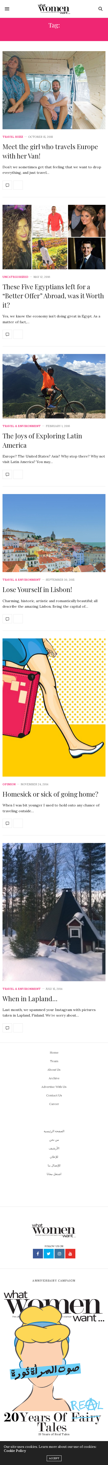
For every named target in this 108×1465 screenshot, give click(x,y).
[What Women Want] (54, 9)
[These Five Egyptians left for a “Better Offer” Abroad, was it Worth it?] (54, 237)
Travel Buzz (13, 137)
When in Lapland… (30, 998)
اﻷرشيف (54, 1148)
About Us (54, 1069)
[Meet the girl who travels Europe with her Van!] (54, 90)
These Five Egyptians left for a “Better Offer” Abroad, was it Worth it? (53, 295)
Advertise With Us (54, 1087)
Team (54, 1061)
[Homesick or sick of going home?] (54, 707)
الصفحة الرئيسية (54, 1131)
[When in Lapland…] (54, 912)
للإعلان (54, 1157)
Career (54, 1104)
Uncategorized (15, 277)
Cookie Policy (15, 1451)
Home (54, 1052)
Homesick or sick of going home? (50, 794)
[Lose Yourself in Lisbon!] (54, 533)
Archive (54, 1078)
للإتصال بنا (54, 1165)
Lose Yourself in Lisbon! (37, 589)
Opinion (9, 784)
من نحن (54, 1140)
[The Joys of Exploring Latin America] (54, 386)
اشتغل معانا (54, 1174)
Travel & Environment (22, 426)
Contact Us (54, 1095)
